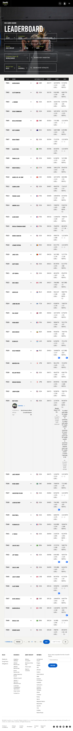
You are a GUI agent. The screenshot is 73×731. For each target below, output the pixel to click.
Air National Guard (40, 660)
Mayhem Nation (41, 701)
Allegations (5, 663)
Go (65, 642)
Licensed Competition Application (17, 687)
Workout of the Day (29, 663)
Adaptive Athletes (16, 660)
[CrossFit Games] (5, 3)
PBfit (38, 676)
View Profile (20, 405)
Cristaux (39, 694)
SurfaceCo (39, 685)
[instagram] (60, 727)
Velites (38, 665)
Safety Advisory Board (18, 675)
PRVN (38, 692)
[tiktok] (70, 727)
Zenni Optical (40, 674)
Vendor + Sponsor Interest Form (17, 682)
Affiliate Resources (16, 667)
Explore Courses (27, 669)
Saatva (38, 672)
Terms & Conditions (5, 726)
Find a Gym (28, 666)
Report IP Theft (43, 726)
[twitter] (57, 727)
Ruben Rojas (40, 712)
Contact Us (16, 693)
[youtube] (63, 727)
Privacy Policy (14, 726)
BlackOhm (39, 703)
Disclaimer (29, 726)
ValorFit (39, 706)
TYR (38, 708)
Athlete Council (18, 678)
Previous (18, 642)
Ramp (38, 697)
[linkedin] (67, 727)
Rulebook (4, 659)
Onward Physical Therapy (39, 688)
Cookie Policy (21, 726)
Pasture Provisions (39, 679)
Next (46, 642)
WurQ (38, 699)
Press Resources (16, 671)
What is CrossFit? (27, 660)
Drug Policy (5, 661)
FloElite (39, 710)
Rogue (38, 663)
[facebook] (54, 727)
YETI (38, 667)
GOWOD (39, 682)
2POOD (39, 669)
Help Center (17, 691)
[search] (60, 3)
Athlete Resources (16, 663)
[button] (69, 3)
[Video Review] (59, 358)
